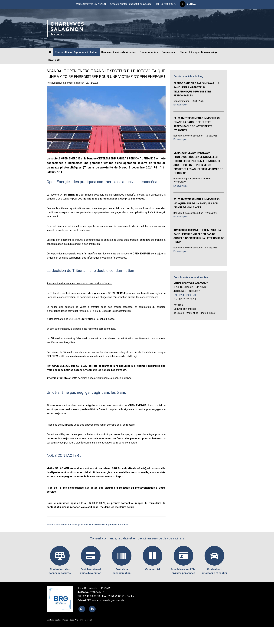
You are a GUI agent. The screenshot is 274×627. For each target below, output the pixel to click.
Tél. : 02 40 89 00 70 (166, 4)
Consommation (149, 52)
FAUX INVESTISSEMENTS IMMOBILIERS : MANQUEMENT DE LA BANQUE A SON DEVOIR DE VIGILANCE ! (197, 203)
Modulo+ (88, 620)
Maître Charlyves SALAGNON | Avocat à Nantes (115, 4)
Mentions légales (54, 620)
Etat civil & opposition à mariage (199, 52)
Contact (131, 596)
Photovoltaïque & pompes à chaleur (76, 52)
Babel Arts (74, 620)
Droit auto (54, 60)
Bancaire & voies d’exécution (118, 52)
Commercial (169, 52)
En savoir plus (180, 104)
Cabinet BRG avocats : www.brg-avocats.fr (101, 600)
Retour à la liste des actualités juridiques (87, 524)
